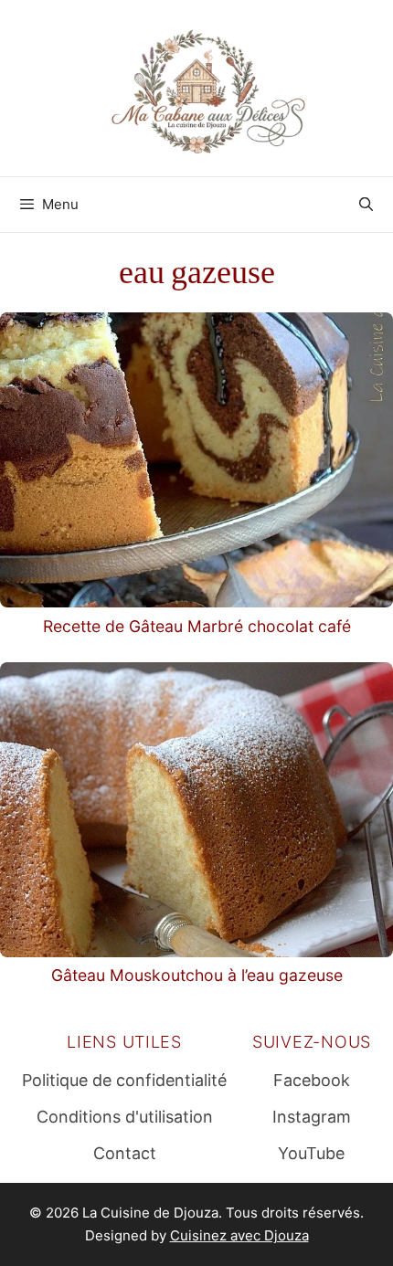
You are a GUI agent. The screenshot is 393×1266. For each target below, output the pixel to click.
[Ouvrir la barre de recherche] (366, 204)
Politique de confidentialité (124, 1080)
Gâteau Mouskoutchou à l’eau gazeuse (197, 975)
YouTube (311, 1153)
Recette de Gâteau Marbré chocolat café (197, 626)
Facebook (311, 1080)
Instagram (311, 1116)
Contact (124, 1153)
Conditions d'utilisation (125, 1116)
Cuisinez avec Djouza (239, 1235)
